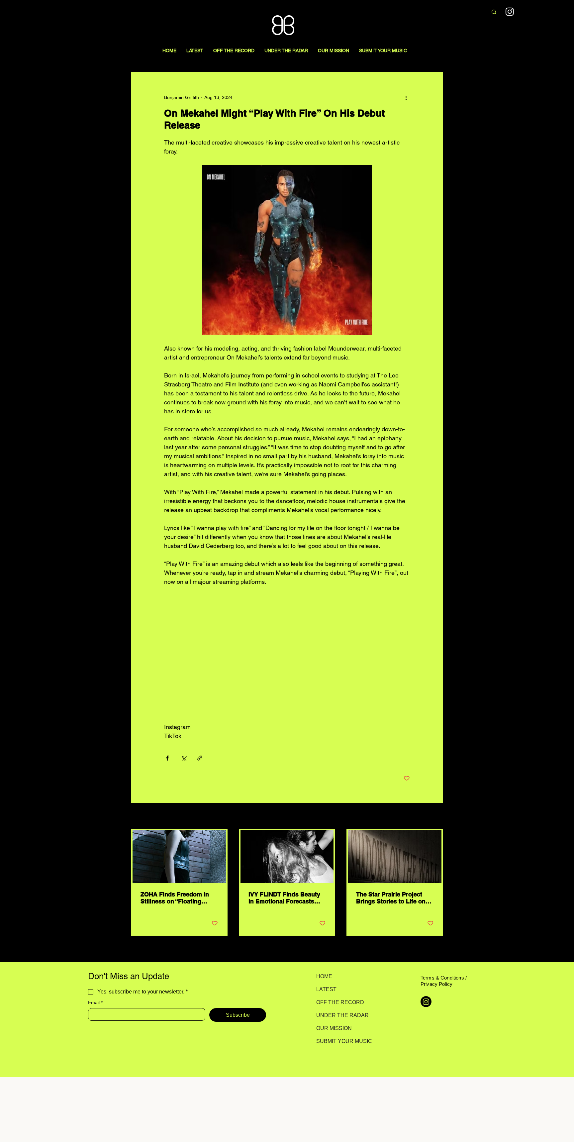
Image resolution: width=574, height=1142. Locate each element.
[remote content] (287, 654)
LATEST (326, 989)
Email (95, 1002)
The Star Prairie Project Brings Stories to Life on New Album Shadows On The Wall (391, 898)
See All (436, 816)
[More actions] (406, 97)
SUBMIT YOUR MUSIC (339, 1041)
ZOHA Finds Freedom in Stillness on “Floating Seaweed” (175, 898)
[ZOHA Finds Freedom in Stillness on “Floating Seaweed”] (179, 856)
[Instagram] (509, 11)
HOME (324, 976)
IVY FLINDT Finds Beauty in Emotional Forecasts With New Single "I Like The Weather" (284, 898)
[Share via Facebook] (167, 758)
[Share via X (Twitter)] (183, 758)
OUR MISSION (334, 1028)
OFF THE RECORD (339, 1002)
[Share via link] (200, 758)
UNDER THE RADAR (339, 1015)
